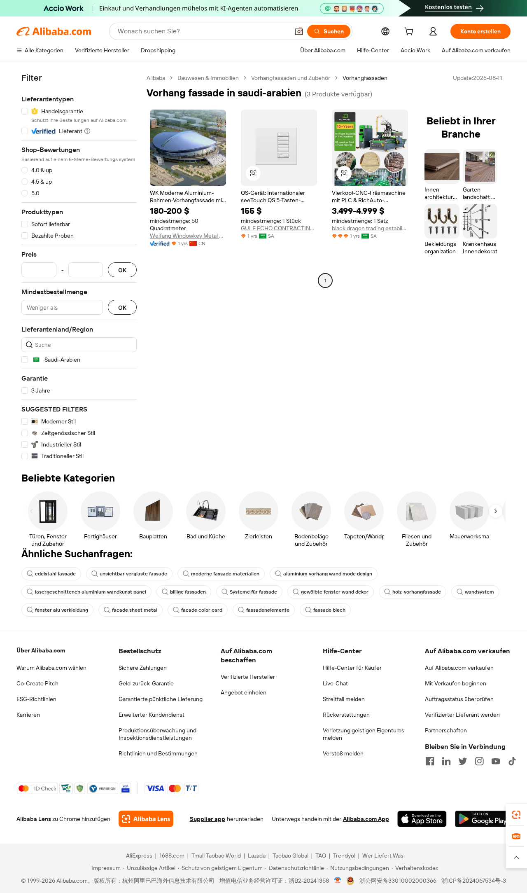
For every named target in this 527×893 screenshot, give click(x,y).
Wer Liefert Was (382, 855)
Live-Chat (335, 683)
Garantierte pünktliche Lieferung (161, 699)
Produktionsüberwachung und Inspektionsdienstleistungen (157, 734)
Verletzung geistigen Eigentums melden (363, 734)
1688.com (171, 855)
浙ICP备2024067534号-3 (473, 880)
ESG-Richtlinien (36, 699)
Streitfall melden (344, 699)
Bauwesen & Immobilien (208, 78)
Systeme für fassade (253, 592)
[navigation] (79, 267)
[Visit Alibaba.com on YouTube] (496, 761)
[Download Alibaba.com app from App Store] (422, 819)
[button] (299, 31)
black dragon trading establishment (370, 228)
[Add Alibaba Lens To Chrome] (146, 819)
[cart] (410, 32)
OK (122, 270)
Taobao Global (290, 855)
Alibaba (156, 78)
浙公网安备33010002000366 (397, 880)
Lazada (257, 855)
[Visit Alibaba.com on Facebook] (430, 761)
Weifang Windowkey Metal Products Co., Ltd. (188, 235)
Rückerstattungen (346, 714)
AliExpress (139, 855)
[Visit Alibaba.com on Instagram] (479, 761)
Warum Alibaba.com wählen (51, 667)
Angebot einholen (243, 692)
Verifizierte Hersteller (248, 676)
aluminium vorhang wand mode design (327, 574)
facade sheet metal (134, 610)
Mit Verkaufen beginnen (455, 683)
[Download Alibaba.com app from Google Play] (483, 819)
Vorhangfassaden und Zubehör (290, 78)
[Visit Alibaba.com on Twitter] (463, 761)
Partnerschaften (446, 730)
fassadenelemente (267, 610)
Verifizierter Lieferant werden (462, 714)
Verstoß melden (343, 753)
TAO (320, 855)
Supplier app (207, 819)
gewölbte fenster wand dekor (334, 592)
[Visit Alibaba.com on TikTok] (512, 761)
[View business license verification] (338, 881)
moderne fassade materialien (225, 574)
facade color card (201, 610)
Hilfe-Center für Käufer (352, 667)
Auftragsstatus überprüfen (459, 699)
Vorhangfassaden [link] (365, 78)
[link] (516, 814)
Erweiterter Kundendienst (151, 714)
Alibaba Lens (33, 819)
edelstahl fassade (55, 574)
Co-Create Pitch (37, 683)
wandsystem (479, 592)
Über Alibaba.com (40, 650)
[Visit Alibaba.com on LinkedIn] (446, 761)
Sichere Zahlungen (143, 667)
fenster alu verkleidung (61, 610)
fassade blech (329, 610)
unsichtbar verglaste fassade (133, 574)
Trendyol (344, 855)
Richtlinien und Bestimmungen (158, 753)
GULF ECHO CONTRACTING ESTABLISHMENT (279, 228)
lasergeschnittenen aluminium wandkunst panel (90, 592)
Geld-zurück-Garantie (146, 683)
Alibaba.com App (366, 819)
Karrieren (28, 714)
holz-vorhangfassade (416, 592)
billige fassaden (188, 592)
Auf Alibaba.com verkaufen (459, 667)
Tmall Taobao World (216, 855)
